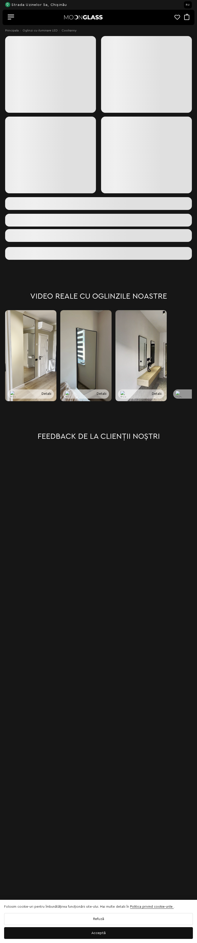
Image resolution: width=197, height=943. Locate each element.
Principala (12, 30)
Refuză (98, 919)
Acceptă (98, 933)
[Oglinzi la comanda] (83, 17)
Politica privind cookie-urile (152, 906)
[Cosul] (186, 17)
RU (188, 5)
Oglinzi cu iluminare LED (40, 30)
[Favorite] (179, 17)
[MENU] (11, 17)
